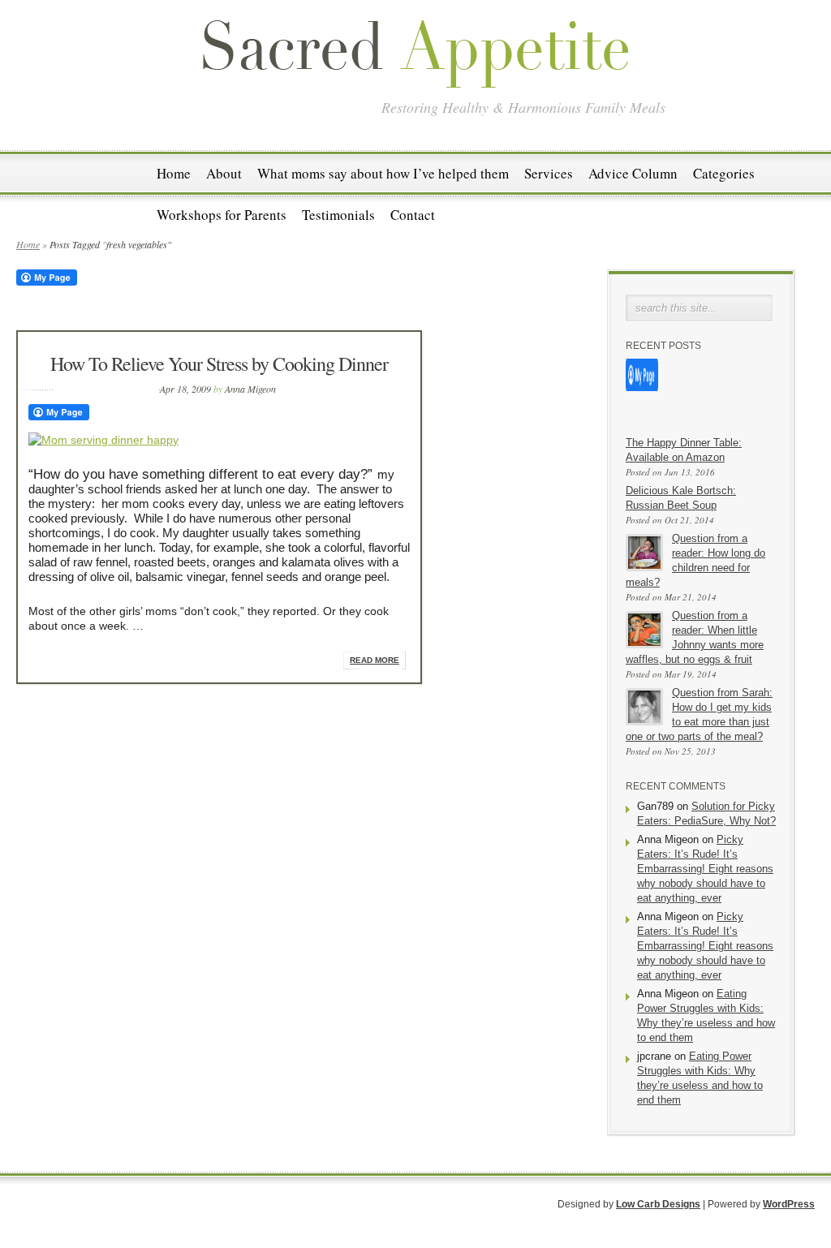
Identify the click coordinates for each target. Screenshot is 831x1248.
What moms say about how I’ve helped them (383, 173)
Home (174, 173)
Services (548, 173)
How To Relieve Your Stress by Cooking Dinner (219, 364)
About (224, 173)
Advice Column (633, 173)
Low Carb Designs (658, 1204)
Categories (724, 173)
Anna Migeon (250, 388)
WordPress (789, 1204)
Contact (412, 214)
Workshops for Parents (221, 214)
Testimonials (338, 214)
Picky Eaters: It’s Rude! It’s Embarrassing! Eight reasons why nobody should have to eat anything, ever (705, 868)
